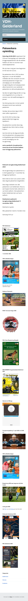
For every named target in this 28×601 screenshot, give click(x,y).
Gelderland (5, 576)
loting (11, 509)
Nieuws (4, 580)
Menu (6, 39)
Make (11, 597)
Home (4, 43)
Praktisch (4, 583)
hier (5, 509)
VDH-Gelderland (12, 24)
